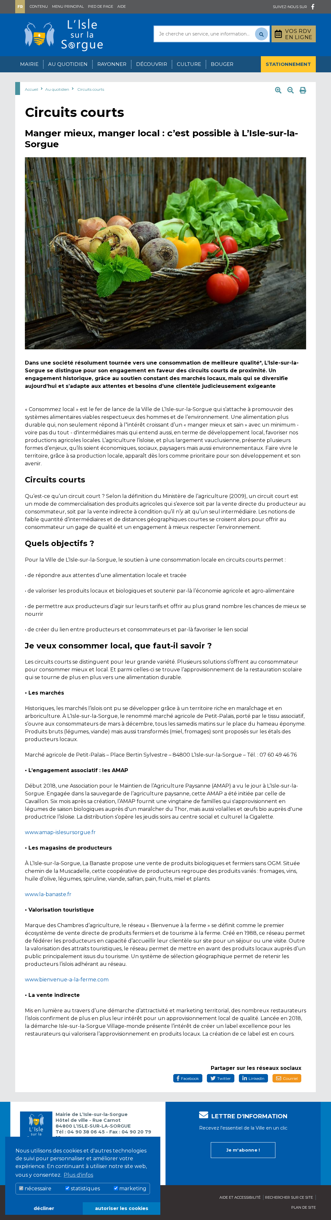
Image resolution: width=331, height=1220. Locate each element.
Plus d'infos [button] (78, 1175)
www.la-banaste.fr (48, 894)
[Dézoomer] (290, 90)
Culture (189, 64)
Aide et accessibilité (240, 1197)
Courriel (290, 1078)
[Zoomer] (278, 90)
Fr (20, 6)
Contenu (39, 6)
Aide (121, 6)
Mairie (29, 64)
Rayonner (111, 64)
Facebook (190, 1078)
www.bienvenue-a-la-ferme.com (67, 980)
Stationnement (288, 64)
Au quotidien (68, 64)
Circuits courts (90, 89)
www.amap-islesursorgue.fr (60, 832)
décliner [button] (44, 1208)
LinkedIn (256, 1078)
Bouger (222, 64)
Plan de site (303, 1207)
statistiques (84, 1188)
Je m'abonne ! (243, 1150)
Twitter (224, 1078)
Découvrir (151, 64)
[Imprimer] (303, 90)
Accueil (31, 89)
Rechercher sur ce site (289, 1197)
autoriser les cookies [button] (121, 1208)
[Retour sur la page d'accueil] (63, 34)
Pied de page (100, 6)
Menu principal (68, 6)
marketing (132, 1188)
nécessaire (37, 1188)
